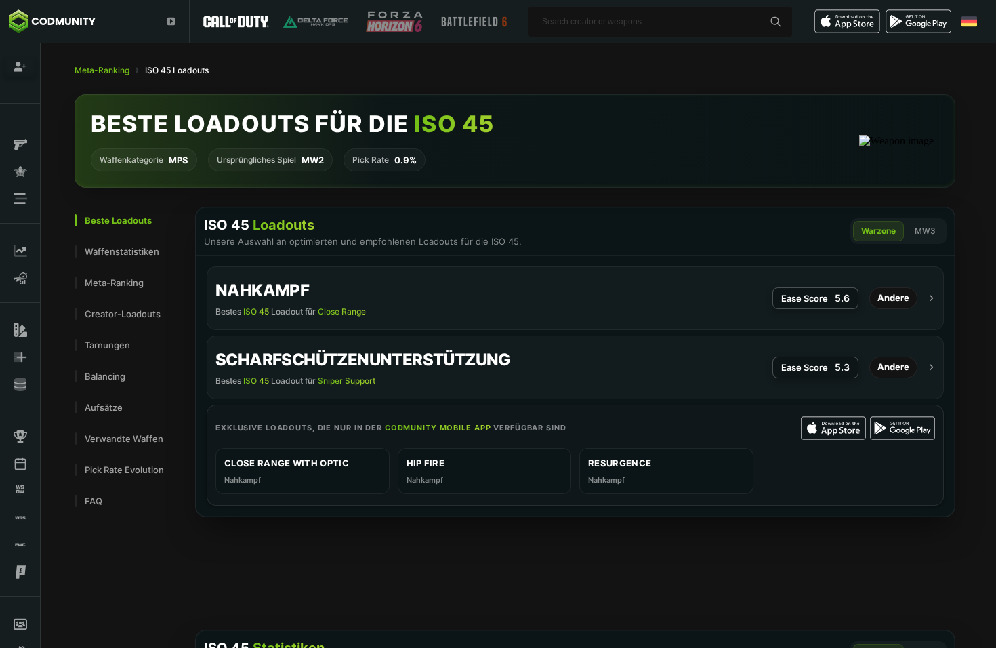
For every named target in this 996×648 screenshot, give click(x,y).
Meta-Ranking (102, 70)
